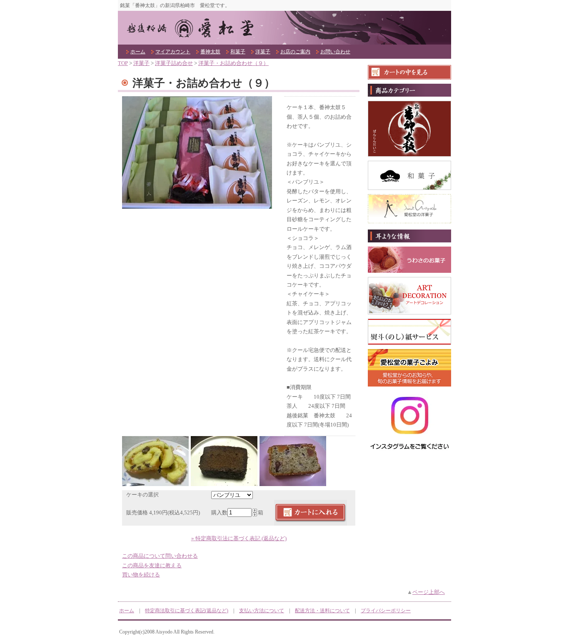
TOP (123, 63)
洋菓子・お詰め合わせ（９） (233, 63)
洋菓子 (262, 52)
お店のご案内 (295, 52)
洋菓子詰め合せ (174, 63)
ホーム (137, 52)
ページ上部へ (428, 592)
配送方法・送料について (322, 611)
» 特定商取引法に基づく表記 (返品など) (239, 538)
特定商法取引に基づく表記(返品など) (186, 611)
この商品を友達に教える (152, 566)
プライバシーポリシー (386, 611)
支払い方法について (261, 611)
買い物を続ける (141, 575)
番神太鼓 (210, 52)
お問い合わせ (335, 52)
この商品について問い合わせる (160, 556)
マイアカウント (172, 52)
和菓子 (237, 52)
